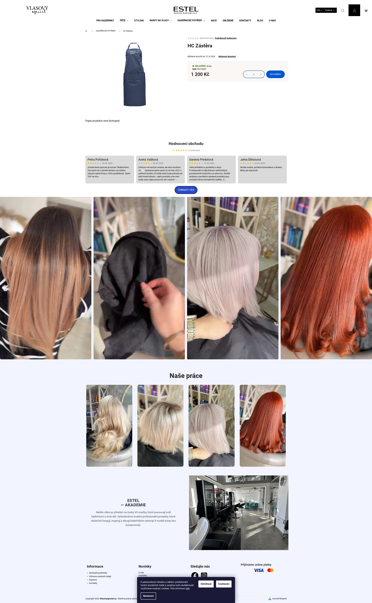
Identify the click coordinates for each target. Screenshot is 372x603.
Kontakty (93, 583)
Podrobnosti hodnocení (226, 38)
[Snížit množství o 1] (246, 74)
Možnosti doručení (227, 56)
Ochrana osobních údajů (100, 576)
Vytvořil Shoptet (279, 598)
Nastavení (148, 596)
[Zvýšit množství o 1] (260, 74)
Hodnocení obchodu (186, 143)
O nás (141, 572)
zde (187, 588)
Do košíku (275, 74)
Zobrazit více (186, 190)
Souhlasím (223, 584)
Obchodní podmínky (98, 573)
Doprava (93, 580)
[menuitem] (105, 20)
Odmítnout (206, 584)
